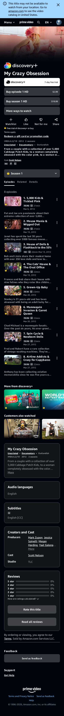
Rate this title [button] (32, 609)
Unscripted (10, 144)
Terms (7, 638)
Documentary (26, 144)
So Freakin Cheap (22, 399)
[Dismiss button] (58, 5)
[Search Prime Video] (38, 22)
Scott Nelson (15, 160)
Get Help (9, 675)
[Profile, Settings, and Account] (59, 22)
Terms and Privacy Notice (21, 696)
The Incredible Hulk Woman (22, 429)
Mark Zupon (35, 537)
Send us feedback (45, 696)
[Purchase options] (57, 199)
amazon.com (16, 11)
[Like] (26, 120)
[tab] (9, 182)
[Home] (26, 22)
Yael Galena (46, 545)
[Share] (56, 120)
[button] (23, 599)
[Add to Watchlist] (11, 120)
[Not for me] (41, 120)
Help (31, 700)
